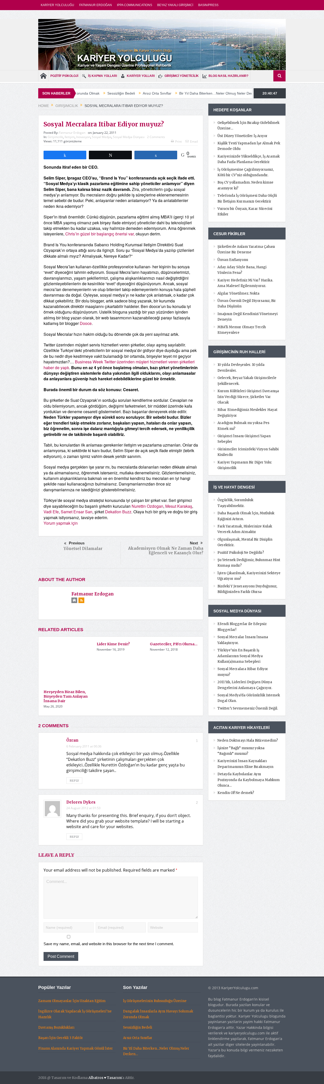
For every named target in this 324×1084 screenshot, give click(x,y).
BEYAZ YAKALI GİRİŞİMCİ (175, 5)
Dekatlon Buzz (118, 512)
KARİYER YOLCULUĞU (57, 5)
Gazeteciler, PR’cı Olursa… (173, 644)
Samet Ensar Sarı (76, 512)
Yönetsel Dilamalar (83, 548)
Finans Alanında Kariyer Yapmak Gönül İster (75, 1048)
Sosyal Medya (101, 137)
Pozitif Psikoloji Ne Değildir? (240, 552)
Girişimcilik (55, 137)
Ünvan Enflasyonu (232, 260)
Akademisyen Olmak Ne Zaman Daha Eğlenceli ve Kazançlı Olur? (165, 550)
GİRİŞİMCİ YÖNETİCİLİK (182, 76)
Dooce (86, 323)
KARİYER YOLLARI (141, 76)
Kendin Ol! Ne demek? (235, 793)
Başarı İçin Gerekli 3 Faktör (60, 1038)
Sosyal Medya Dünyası (129, 137)
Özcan (72, 740)
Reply (74, 780)
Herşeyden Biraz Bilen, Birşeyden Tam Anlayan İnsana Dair (66, 696)
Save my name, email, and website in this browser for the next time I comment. (109, 944)
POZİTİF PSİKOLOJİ (64, 76)
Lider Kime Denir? (113, 644)
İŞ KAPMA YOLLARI (102, 76)
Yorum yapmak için (61, 523)
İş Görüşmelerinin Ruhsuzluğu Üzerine (155, 1001)
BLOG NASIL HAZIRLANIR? (228, 76)
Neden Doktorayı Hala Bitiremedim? (247, 740)
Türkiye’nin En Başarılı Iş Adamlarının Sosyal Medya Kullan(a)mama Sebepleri (240, 656)
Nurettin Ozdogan (147, 506)
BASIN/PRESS (208, 5)
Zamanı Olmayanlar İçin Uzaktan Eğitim (72, 1001)
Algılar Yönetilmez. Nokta (238, 293)
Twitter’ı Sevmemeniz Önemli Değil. (247, 708)
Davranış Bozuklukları (56, 1027)
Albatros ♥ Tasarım (105, 1077)
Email (194, 141)
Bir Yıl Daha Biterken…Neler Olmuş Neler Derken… (191, 93)
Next (194, 543)
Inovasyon (83, 137)
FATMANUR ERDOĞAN (95, 5)
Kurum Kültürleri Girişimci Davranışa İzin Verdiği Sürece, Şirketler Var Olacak (248, 397)
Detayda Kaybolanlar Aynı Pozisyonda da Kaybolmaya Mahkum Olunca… (248, 780)
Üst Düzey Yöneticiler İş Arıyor (242, 136)
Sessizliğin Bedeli (91, 93)
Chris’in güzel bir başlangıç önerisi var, (100, 234)
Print (178, 141)
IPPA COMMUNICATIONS (134, 5)
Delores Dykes (80, 802)
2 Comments (156, 137)
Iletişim (70, 137)
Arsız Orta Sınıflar (127, 93)
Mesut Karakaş (178, 506)
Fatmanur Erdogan (72, 132)
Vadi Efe (51, 512)
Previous (77, 543)
